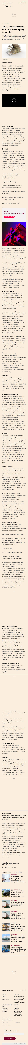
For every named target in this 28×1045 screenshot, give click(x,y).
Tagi (21, 872)
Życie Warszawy (18, 1015)
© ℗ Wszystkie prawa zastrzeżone (10, 863)
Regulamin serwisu (18, 999)
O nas (3, 996)
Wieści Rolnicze (17, 1014)
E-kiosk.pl (16, 1006)
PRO (11, 6)
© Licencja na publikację (8, 862)
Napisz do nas (5, 999)
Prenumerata (5, 1009)
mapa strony (5, 1022)
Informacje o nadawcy (19, 1001)
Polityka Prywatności (19, 996)
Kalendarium (17, 1022)
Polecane (10, 872)
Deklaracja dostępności (19, 1002)
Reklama (4, 1006)
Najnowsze (16, 872)
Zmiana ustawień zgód (19, 998)
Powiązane (4, 872)
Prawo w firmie (5, 23)
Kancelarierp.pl (17, 1012)
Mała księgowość (18, 1011)
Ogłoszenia (4, 1008)
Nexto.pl (16, 1009)
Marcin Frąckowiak (7, 62)
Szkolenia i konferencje (7, 1020)
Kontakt (4, 998)
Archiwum (4, 1011)
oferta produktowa (6, 1024)
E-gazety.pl (16, 1008)
